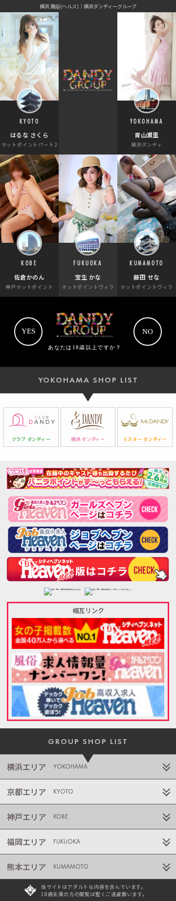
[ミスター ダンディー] (145, 427)
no (147, 331)
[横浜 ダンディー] (88, 427)
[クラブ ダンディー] (31, 427)
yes (28, 331)
